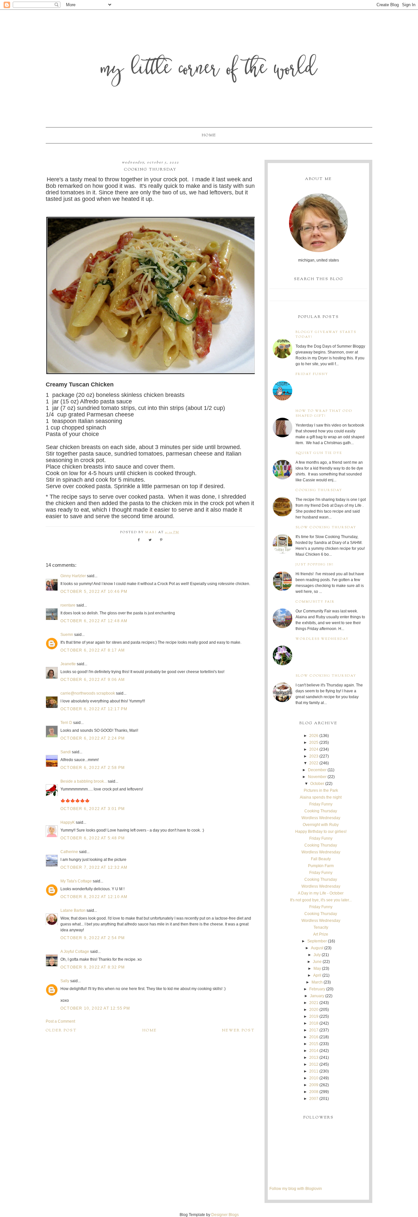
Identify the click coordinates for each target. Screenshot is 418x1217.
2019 (313, 1016)
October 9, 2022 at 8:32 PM (92, 967)
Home (209, 135)
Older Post (61, 1030)
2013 (313, 1057)
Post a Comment (60, 1021)
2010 (313, 1078)
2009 (313, 1085)
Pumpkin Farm (321, 866)
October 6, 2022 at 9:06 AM (92, 679)
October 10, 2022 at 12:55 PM (95, 1008)
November (317, 776)
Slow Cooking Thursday (326, 527)
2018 (313, 1023)
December (317, 770)
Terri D (66, 722)
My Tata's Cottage (76, 881)
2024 (313, 749)
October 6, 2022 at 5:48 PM (92, 838)
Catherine (69, 851)
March (317, 982)
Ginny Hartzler (73, 576)
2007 (313, 1098)
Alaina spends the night (321, 797)
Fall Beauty (321, 859)
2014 (313, 1050)
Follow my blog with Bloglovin (295, 1188)
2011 (313, 1071)
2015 (313, 1044)
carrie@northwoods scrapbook (87, 693)
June (317, 961)
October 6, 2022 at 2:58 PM (92, 767)
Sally (64, 981)
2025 (313, 742)
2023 (313, 756)
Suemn (66, 634)
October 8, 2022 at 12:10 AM (93, 896)
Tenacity (321, 927)
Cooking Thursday (319, 490)
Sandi (65, 752)
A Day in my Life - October (321, 893)
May (317, 968)
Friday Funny (312, 374)
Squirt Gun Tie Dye (319, 453)
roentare (67, 605)
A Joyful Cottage (74, 951)
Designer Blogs (225, 1214)
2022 (313, 763)
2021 (313, 1002)
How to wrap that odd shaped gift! (324, 413)
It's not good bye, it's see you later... (321, 900)
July (317, 955)
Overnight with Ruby (321, 824)
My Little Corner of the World (209, 70)
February (317, 989)
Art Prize (320, 934)
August (317, 948)
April (317, 975)
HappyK (67, 822)
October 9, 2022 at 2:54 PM (92, 938)
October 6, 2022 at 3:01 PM (92, 808)
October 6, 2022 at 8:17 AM (92, 650)
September (317, 941)
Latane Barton (73, 910)
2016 (313, 1037)
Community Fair (315, 601)
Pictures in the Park (321, 790)
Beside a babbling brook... (83, 781)
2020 (313, 1009)
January (317, 996)
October (317, 783)
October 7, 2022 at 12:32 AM (93, 867)
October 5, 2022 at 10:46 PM (93, 591)
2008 (313, 1091)
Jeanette (68, 664)
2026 (313, 735)
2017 (313, 1030)
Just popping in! (315, 564)
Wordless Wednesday (322, 639)
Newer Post (238, 1030)
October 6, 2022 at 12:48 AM (93, 621)
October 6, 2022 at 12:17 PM (93, 709)
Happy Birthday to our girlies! (320, 831)
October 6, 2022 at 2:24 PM (92, 738)
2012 (313, 1064)
